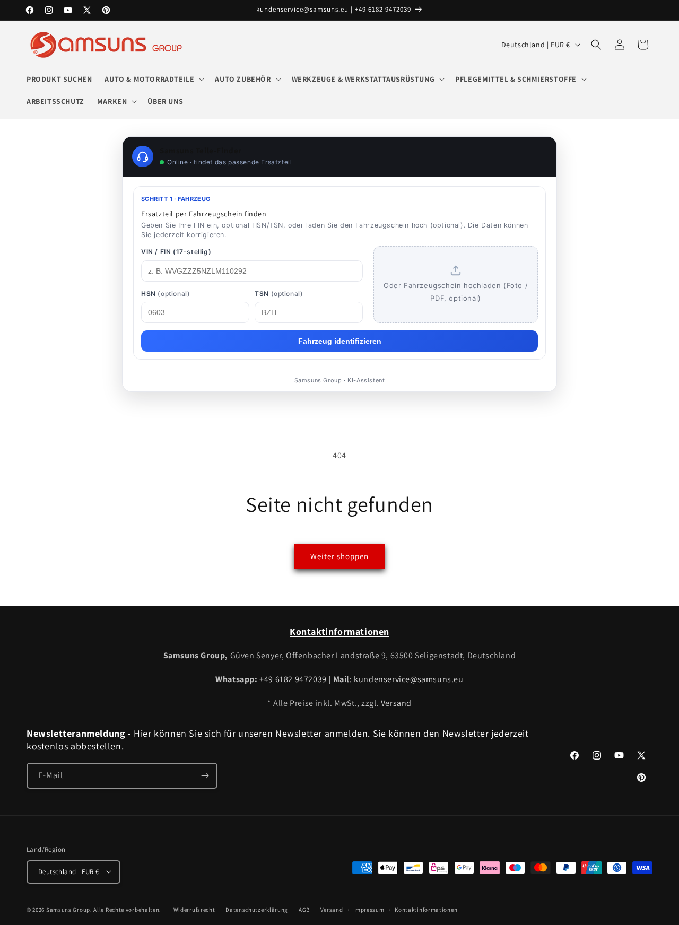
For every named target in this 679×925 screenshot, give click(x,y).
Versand (396, 703)
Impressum (368, 909)
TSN (279, 294)
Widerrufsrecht (194, 909)
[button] (153, 79)
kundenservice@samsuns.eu (408, 679)
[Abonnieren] (204, 776)
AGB (304, 909)
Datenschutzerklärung (256, 909)
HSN (165, 294)
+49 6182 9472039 (293, 679)
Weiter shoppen (339, 556)
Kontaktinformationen (426, 909)
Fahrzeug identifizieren (339, 341)
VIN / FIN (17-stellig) (176, 252)
